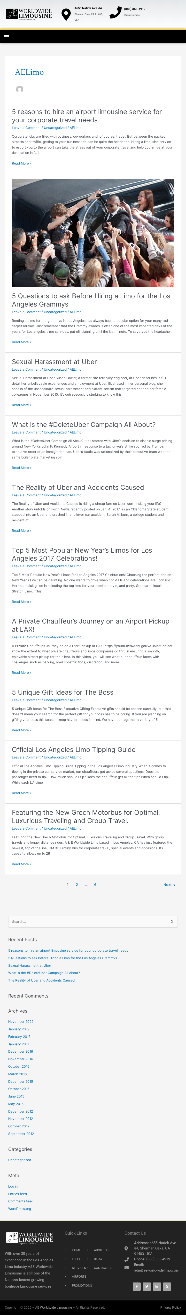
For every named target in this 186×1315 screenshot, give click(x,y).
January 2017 (18, 1044)
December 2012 (20, 1111)
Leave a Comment (26, 128)
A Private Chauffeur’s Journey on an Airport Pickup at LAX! (91, 625)
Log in (13, 1186)
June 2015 (16, 1096)
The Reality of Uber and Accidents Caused (78, 487)
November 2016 (20, 1059)
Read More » (21, 163)
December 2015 (20, 1081)
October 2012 (18, 1126)
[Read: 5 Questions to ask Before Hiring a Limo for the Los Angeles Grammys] (93, 233)
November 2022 (20, 1022)
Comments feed (20, 1201)
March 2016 (17, 1074)
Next (169, 884)
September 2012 (21, 1134)
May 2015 (15, 1104)
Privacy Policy (170, 1307)
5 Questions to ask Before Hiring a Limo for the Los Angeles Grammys (91, 300)
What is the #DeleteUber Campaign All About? (84, 424)
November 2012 (20, 1119)
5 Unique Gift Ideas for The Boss (62, 692)
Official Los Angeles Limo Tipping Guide (74, 749)
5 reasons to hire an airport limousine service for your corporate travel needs (87, 116)
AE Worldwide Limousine (53, 1307)
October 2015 (18, 1089)
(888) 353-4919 (134, 9)
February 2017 (19, 1037)
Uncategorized (55, 128)
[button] (6, 36)
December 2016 (20, 1051)
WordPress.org (19, 1209)
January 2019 (19, 1029)
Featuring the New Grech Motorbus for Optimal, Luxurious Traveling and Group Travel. (86, 816)
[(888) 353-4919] (115, 12)
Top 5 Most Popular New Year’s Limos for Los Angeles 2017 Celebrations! (82, 554)
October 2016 (19, 1066)
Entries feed (17, 1194)
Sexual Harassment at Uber (54, 362)
